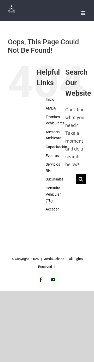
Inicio (50, 99)
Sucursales (54, 179)
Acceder (52, 209)
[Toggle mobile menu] (83, 13)
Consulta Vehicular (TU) (53, 194)
